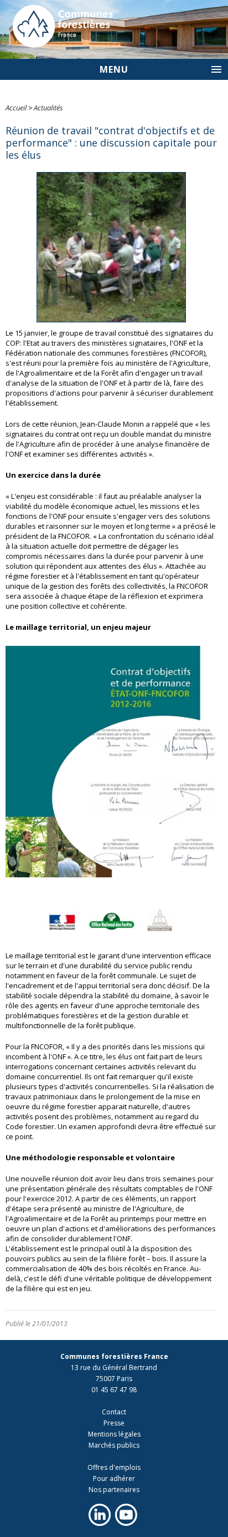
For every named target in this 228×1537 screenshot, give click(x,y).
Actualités (48, 108)
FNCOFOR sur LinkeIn (100, 1515)
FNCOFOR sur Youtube (126, 1515)
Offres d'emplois (114, 1467)
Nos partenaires (114, 1489)
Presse (114, 1423)
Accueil (16, 108)
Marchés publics (114, 1445)
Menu (114, 69)
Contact (114, 1412)
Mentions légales (114, 1434)
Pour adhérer (114, 1478)
